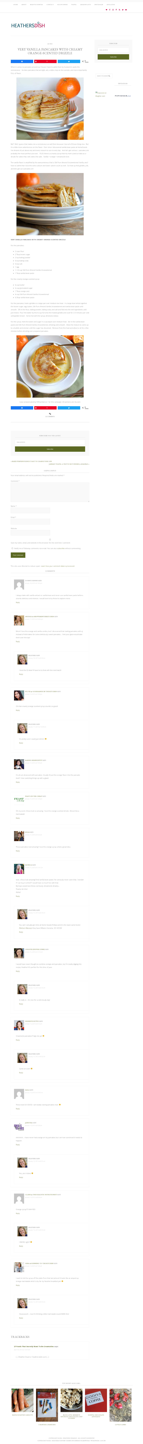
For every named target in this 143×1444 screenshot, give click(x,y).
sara (27, 1090)
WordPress (95, 1440)
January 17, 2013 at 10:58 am (37, 727)
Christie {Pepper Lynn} (35, 949)
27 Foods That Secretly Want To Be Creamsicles (34, 1346)
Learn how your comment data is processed (57, 566)
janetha (28, 1123)
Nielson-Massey (26, 928)
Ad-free (50, 44)
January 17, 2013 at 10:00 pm (34, 619)
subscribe (61, 548)
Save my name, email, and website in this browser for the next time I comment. (41, 543)
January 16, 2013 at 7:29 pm (33, 694)
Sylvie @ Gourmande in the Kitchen (41, 691)
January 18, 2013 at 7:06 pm (33, 583)
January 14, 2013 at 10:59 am (34, 1092)
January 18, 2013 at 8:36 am (36, 658)
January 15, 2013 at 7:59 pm (33, 763)
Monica (28, 865)
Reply (18, 602)
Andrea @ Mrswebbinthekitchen (39, 616)
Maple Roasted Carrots (22, 1415)
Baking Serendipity (33, 760)
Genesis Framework (82, 1440)
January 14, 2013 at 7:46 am (33, 1266)
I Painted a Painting (47, 1425)
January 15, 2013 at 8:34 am (36, 913)
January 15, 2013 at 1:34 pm (33, 799)
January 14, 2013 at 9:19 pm (33, 1024)
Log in (103, 1440)
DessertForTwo (32, 1021)
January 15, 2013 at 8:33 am (36, 988)
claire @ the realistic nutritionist (41, 1195)
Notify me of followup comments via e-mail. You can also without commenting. (47, 548)
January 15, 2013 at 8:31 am (36, 1161)
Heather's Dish (28, 25)
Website (14, 528)
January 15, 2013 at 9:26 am (33, 835)
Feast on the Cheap (33, 796)
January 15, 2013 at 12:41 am (34, 867)
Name (14, 506)
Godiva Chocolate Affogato (96, 1416)
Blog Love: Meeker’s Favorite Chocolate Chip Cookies (71, 1416)
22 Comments (50, 416)
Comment (15, 481)
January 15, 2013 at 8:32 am (36, 1056)
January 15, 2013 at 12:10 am (34, 952)
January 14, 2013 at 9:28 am (33, 1125)
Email (13, 517)
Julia (27, 832)
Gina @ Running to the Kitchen (39, 1263)
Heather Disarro (70, 1438)
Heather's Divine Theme (61, 1440)
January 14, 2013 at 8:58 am (33, 1197)
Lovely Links (120, 1425)
